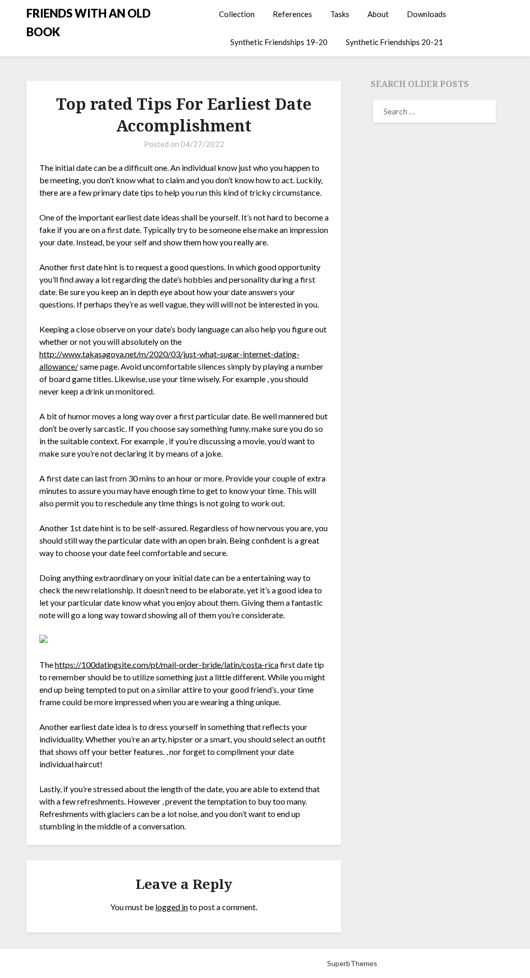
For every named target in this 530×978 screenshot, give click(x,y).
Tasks (339, 14)
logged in (171, 907)
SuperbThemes (352, 963)
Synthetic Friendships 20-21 (394, 42)
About (378, 14)
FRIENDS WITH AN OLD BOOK (88, 22)
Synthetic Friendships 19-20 (279, 42)
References (292, 14)
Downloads (426, 14)
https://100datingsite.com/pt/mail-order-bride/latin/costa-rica (166, 664)
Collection (237, 14)
